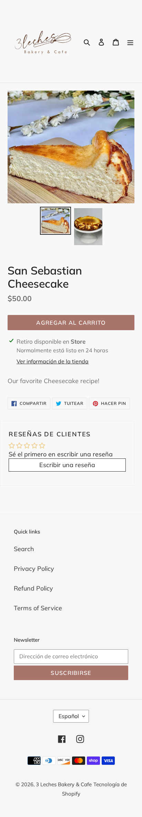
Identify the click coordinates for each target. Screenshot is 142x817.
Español (69, 716)
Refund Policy (33, 588)
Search (24, 549)
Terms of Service (38, 608)
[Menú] (130, 41)
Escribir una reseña (67, 465)
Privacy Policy (34, 569)
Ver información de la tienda (53, 361)
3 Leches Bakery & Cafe (64, 784)
